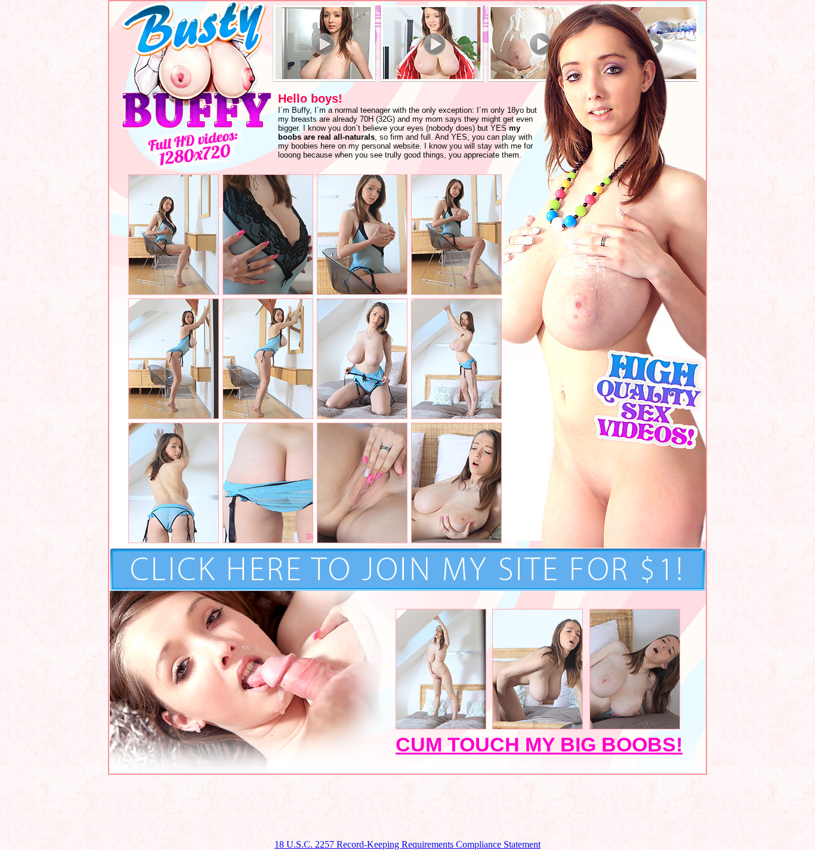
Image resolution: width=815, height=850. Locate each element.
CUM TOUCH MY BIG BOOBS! (539, 744)
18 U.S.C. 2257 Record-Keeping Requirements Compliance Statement (407, 844)
